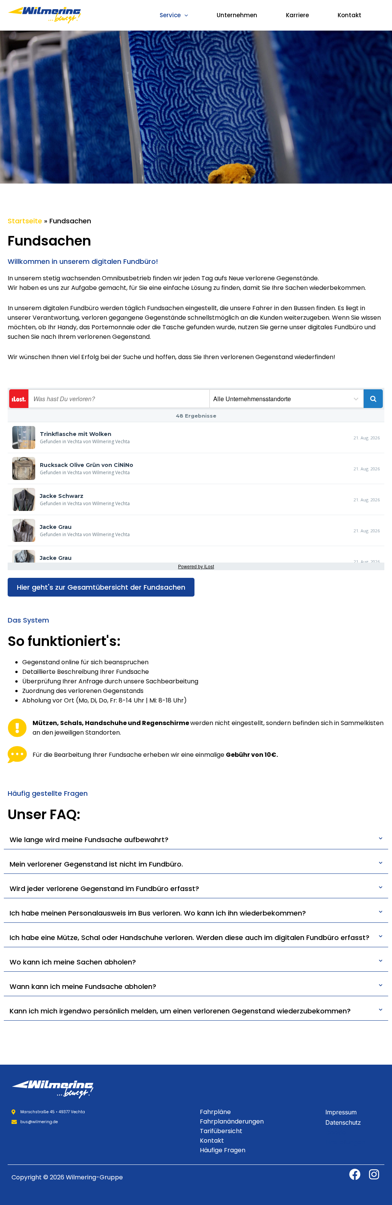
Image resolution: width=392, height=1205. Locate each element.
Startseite (25, 221)
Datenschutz (343, 1122)
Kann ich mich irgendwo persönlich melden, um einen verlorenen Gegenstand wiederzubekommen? (180, 1011)
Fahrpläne (215, 1111)
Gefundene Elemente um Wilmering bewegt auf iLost (18, 398)
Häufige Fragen (222, 1150)
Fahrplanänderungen (232, 1121)
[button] (184, 15)
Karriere (297, 15)
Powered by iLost (196, 566)
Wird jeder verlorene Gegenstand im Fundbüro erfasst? (104, 888)
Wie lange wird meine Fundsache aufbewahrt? (89, 839)
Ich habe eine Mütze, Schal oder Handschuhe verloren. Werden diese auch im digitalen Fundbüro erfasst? (189, 937)
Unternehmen (237, 15)
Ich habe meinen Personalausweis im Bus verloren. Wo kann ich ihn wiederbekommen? (158, 913)
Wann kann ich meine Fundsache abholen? (83, 986)
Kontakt (349, 15)
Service (170, 15)
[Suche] (373, 398)
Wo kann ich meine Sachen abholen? (73, 962)
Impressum (341, 1112)
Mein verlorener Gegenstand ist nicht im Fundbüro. (96, 864)
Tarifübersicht (221, 1131)
